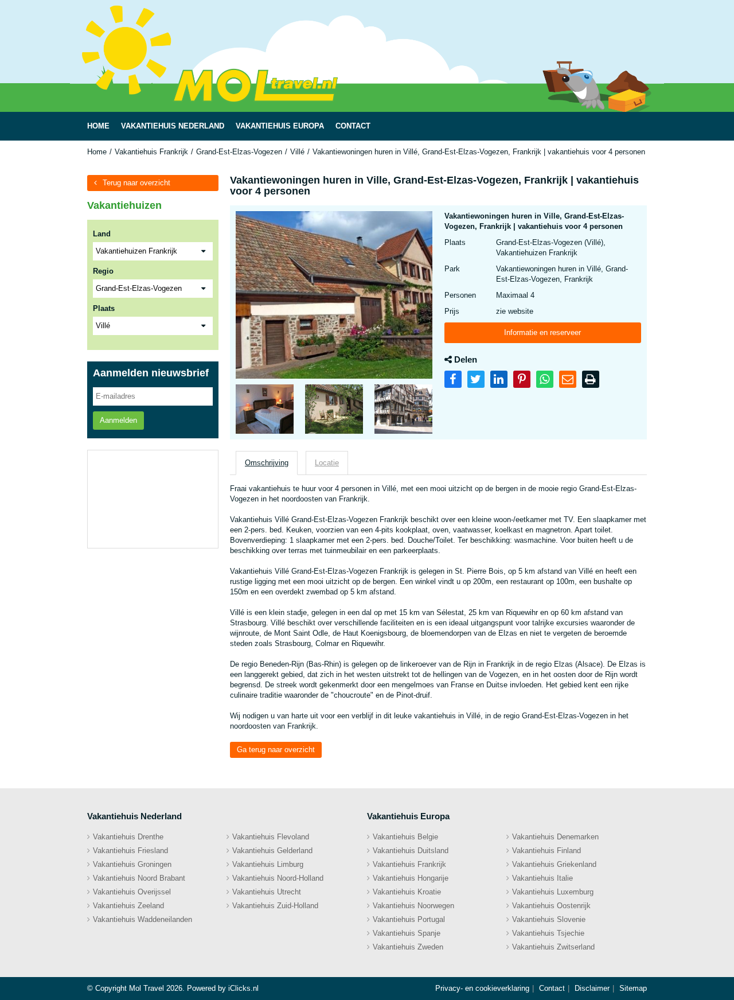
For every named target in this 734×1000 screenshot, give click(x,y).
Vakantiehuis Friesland (130, 850)
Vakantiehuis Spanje (406, 933)
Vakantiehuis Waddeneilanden (142, 919)
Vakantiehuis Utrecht (266, 892)
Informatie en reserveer (542, 332)
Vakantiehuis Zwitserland (553, 947)
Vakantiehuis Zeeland (128, 905)
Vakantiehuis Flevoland (270, 836)
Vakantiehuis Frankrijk (151, 151)
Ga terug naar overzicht (276, 749)
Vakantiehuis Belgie (405, 836)
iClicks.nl (243, 988)
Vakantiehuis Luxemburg (553, 892)
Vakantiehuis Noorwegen (413, 905)
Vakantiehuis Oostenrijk (551, 905)
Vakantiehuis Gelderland (272, 850)
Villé (297, 151)
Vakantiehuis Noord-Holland (277, 878)
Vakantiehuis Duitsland (410, 850)
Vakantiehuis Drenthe (128, 836)
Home (97, 151)
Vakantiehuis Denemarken (555, 836)
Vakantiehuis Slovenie (548, 919)
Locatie (327, 462)
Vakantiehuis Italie (542, 878)
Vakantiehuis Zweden (408, 947)
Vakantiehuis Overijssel (132, 892)
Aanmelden (118, 420)
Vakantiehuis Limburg (267, 864)
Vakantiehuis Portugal (409, 919)
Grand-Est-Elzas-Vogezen (239, 151)
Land (102, 233)
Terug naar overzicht (136, 182)
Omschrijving (266, 462)
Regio (103, 271)
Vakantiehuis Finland (546, 850)
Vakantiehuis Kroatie (407, 892)
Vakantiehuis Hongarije (410, 878)
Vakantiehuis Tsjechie (548, 933)
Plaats (104, 308)
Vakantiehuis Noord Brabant (139, 878)
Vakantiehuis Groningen (132, 864)
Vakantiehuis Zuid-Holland (275, 905)
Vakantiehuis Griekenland (554, 864)
